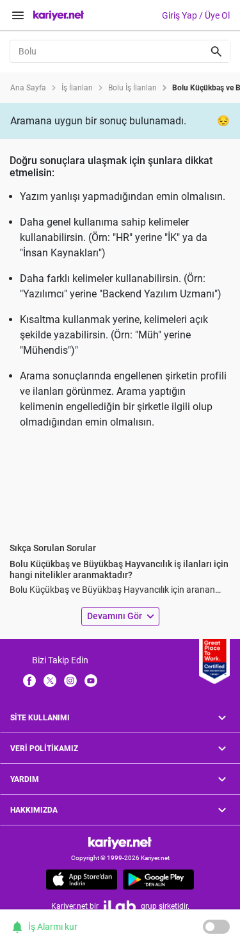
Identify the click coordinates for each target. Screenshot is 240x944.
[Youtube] (90, 680)
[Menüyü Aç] (18, 15)
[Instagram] (70, 680)
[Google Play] (158, 879)
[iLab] (120, 906)
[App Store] (81, 879)
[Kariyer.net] (119, 842)
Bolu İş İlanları (132, 87)
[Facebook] (29, 680)
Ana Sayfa (28, 87)
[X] (50, 680)
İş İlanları (77, 87)
